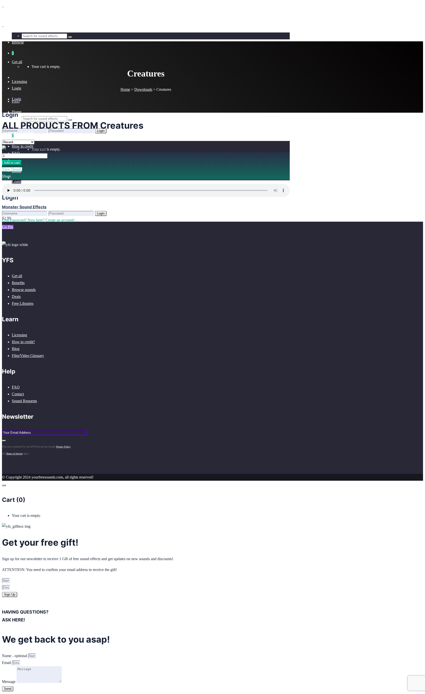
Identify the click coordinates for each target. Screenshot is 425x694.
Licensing (19, 335)
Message (9, 681)
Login (16, 182)
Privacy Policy (63, 446)
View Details (12, 169)
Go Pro (7, 227)
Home (125, 89)
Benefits (18, 283)
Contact (18, 394)
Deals (16, 296)
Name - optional (15, 656)
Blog (15, 349)
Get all (17, 276)
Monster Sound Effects (24, 206)
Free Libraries (22, 303)
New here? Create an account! (51, 220)
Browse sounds (24, 290)
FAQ (16, 387)
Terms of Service (14, 453)
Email (7, 663)
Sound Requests (24, 401)
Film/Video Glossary (28, 356)
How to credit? (23, 342)
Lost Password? (14, 220)
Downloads (143, 89)
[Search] (70, 120)
